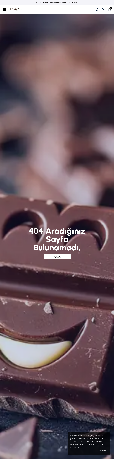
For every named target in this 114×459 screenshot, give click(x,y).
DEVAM (57, 257)
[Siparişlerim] (103, 9)
